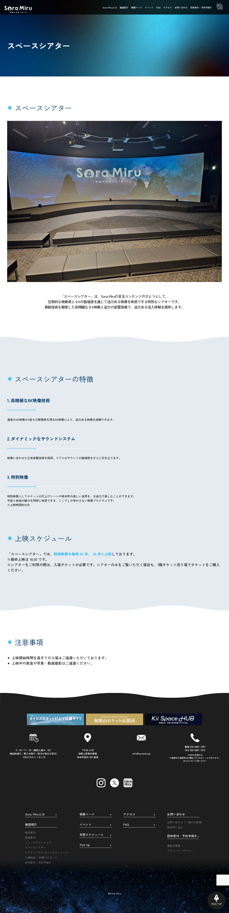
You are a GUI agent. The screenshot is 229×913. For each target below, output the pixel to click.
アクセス (129, 814)
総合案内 (30, 832)
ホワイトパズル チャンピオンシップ (46, 852)
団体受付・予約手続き (38, 862)
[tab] (113, 285)
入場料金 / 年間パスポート (41, 857)
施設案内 (30, 837)
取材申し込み (175, 827)
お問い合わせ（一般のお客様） (185, 822)
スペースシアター (35, 847)
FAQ (126, 825)
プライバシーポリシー (180, 850)
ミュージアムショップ (38, 842)
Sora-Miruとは (35, 814)
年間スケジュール (92, 835)
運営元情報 (173, 845)
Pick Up (85, 845)
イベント (86, 825)
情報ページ (87, 814)
